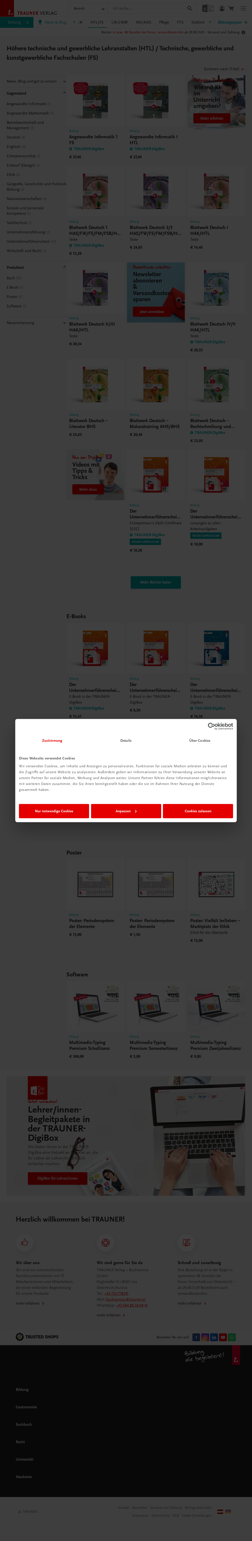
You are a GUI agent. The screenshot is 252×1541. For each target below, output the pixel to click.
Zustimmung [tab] (52, 740)
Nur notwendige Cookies (54, 811)
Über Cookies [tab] (199, 740)
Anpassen (123, 811)
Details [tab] (126, 740)
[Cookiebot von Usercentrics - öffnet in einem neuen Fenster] (211, 726)
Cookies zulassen (198, 811)
